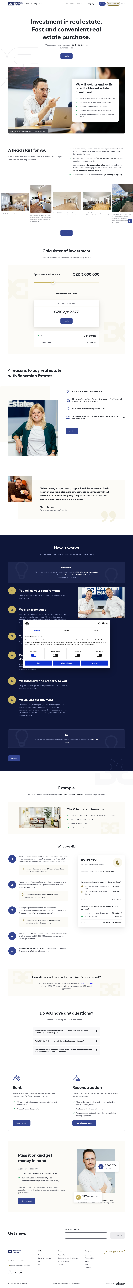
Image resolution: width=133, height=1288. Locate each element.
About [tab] (96, 630)
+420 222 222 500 (16, 1260)
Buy (35, 4)
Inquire (66, 56)
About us (88, 1255)
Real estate (69, 4)
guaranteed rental (87, 983)
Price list (61, 1264)
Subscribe (117, 1235)
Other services (63, 1261)
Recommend (27, 1201)
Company (90, 4)
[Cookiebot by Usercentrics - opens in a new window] (99, 623)
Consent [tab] (37, 630)
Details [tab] (66, 630)
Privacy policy (76, 1283)
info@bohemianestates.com (20, 1265)
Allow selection (66, 663)
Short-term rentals (44, 1258)
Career (87, 1261)
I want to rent (21, 1123)
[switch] (55, 655)
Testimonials (89, 1258)
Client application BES (115, 1252)
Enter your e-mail (72, 1229)
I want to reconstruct (84, 1123)
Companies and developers (68, 1258)
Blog (86, 1264)
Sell (40, 4)
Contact (113, 3)
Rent (28, 4)
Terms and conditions (60, 1283)
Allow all (94, 663)
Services (79, 4)
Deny (38, 663)
